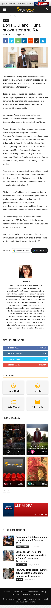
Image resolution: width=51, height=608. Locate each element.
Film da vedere (21, 564)
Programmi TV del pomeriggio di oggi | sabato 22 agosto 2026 (31, 540)
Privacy (43, 591)
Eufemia (8, 35)
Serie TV (13, 16)
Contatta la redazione (29, 591)
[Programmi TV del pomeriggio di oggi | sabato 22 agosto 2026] (8, 541)
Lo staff (16, 591)
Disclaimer (15, 594)
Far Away (19, 579)
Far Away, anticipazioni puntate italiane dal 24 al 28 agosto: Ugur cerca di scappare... (32, 572)
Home (5, 16)
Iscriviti (42, 365)
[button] (47, 9)
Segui (44, 354)
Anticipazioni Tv (22, 547)
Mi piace (43, 348)
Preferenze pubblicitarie (31, 594)
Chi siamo (6, 591)
